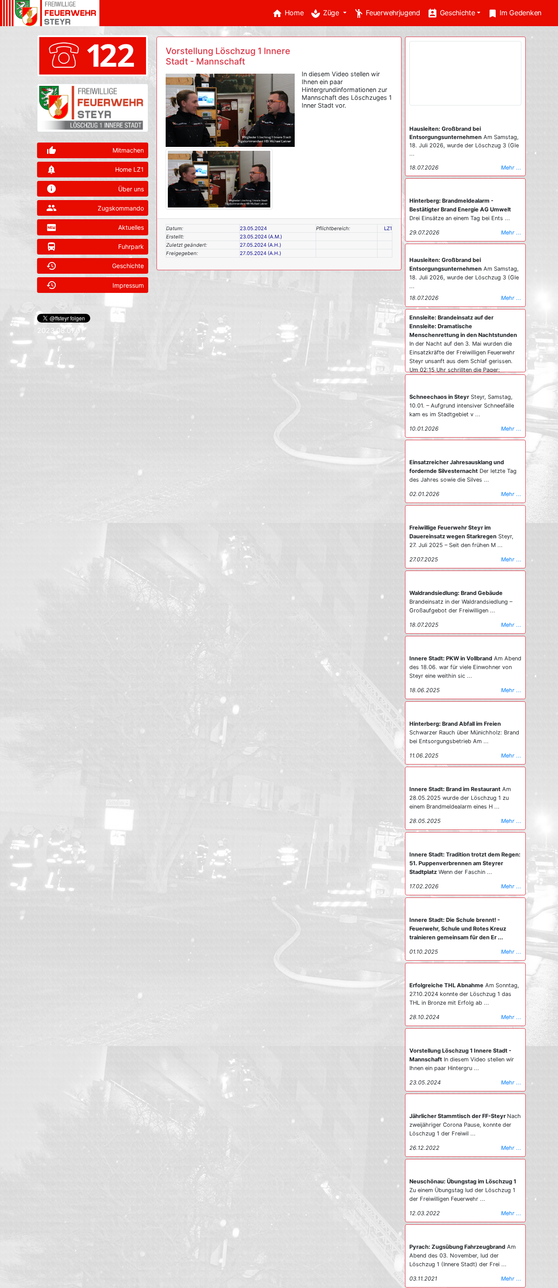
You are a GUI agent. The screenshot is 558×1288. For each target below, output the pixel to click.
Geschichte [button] (451, 13)
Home (288, 13)
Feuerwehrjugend (387, 13)
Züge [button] (325, 13)
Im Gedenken (514, 13)
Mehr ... (511, 167)
